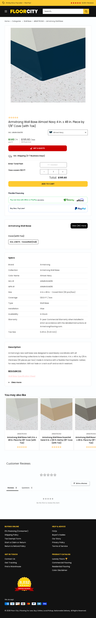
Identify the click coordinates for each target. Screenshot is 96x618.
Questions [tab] (26, 488)
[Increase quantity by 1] (63, 171)
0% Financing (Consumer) (16, 531)
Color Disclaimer (59, 570)
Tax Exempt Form (13, 538)
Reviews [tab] (11, 488)
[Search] (86, 11)
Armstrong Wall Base (54, 21)
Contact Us (10, 559)
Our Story (56, 538)
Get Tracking (11, 562)
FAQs (54, 531)
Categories (16, 21)
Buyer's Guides (58, 534)
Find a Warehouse (13, 566)
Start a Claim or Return (15, 542)
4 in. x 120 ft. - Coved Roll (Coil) (23, 242)
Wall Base (27, 21)
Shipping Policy (11, 534)
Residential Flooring (61, 566)
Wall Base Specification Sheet (21, 376)
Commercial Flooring (61, 562)
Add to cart (48, 184)
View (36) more (79, 225)
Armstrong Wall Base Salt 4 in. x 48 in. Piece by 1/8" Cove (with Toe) (22, 440)
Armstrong (22, 434)
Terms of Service (60, 546)
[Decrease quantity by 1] (44, 171)
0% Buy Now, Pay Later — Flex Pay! (18, 3)
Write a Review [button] (81, 483)
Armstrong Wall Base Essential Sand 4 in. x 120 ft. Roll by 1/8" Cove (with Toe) (56, 440)
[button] (48, 264)
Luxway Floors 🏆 (60, 559)
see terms (40, 200)
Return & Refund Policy (15, 546)
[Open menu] (6, 11)
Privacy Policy (58, 542)
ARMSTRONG (39, 21)
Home (7, 21)
